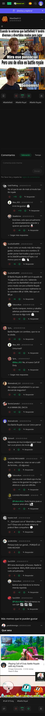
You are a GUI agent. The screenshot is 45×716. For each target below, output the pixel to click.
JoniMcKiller (12, 541)
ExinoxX (11, 438)
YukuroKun (17, 304)
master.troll (12, 518)
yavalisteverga (12, 625)
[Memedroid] (9, 3)
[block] (42, 19)
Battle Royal (21, 102)
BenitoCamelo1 (13, 403)
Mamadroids (12, 421)
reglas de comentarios (31, 177)
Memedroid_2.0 (14, 383)
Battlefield (8, 102)
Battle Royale (36, 102)
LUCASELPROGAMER (16, 458)
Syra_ (9, 328)
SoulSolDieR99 (13, 244)
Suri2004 (11, 561)
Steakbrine (16, 216)
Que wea (7, 630)
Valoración (25, 155)
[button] (35, 3)
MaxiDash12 (15, 18)
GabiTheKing (12, 185)
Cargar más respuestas (19, 235)
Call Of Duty (9, 701)
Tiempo (38, 155)
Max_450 (16, 202)
